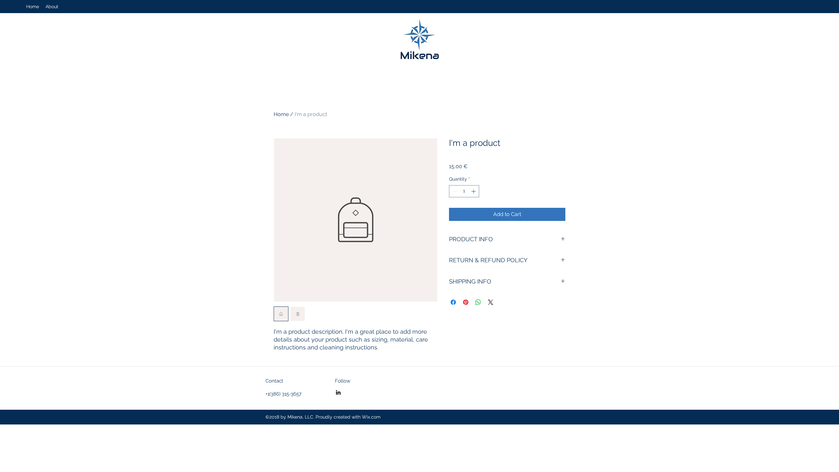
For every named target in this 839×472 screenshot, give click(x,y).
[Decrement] (454, 191)
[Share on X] (491, 302)
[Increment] (474, 191)
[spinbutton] (464, 191)
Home (281, 114)
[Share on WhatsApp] (478, 302)
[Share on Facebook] (453, 302)
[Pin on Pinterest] (466, 302)
